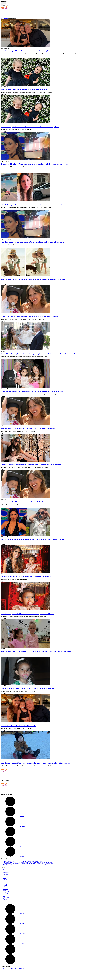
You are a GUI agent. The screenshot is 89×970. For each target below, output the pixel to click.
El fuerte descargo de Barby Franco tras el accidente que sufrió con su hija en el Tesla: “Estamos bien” (35, 205)
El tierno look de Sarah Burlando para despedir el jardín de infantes (23, 502)
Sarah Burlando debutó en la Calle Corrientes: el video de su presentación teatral (28, 428)
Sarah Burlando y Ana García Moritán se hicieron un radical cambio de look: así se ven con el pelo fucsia (36, 651)
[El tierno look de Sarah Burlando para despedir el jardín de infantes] (44, 484)
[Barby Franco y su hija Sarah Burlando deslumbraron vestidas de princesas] (44, 559)
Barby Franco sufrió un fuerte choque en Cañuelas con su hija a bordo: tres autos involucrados (32, 242)
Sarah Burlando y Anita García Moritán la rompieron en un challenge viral (26, 89)
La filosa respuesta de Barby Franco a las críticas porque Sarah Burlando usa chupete (29, 316)
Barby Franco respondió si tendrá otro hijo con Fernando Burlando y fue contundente (29, 51)
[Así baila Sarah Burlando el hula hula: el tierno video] (44, 708)
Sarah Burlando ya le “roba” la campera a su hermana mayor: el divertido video (27, 614)
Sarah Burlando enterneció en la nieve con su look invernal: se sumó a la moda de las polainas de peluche (36, 763)
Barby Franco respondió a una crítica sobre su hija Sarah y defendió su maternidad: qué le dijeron (33, 539)
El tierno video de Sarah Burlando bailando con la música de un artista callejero (27, 688)
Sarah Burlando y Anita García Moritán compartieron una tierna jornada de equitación (30, 127)
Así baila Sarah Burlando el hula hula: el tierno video (18, 726)
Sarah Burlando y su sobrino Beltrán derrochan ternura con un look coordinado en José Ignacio (33, 279)
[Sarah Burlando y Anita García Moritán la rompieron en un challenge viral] (44, 72)
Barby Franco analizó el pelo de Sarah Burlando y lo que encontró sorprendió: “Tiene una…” (32, 464)
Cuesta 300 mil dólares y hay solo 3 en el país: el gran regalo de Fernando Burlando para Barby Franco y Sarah (38, 354)
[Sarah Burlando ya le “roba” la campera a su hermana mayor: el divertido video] (44, 596)
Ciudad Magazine (4, 18)
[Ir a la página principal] (10, 15)
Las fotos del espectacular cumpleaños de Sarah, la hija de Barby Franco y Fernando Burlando (32, 391)
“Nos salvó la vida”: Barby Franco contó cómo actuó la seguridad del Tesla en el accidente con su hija (34, 164)
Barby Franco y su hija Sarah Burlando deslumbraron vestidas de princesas (26, 576)
